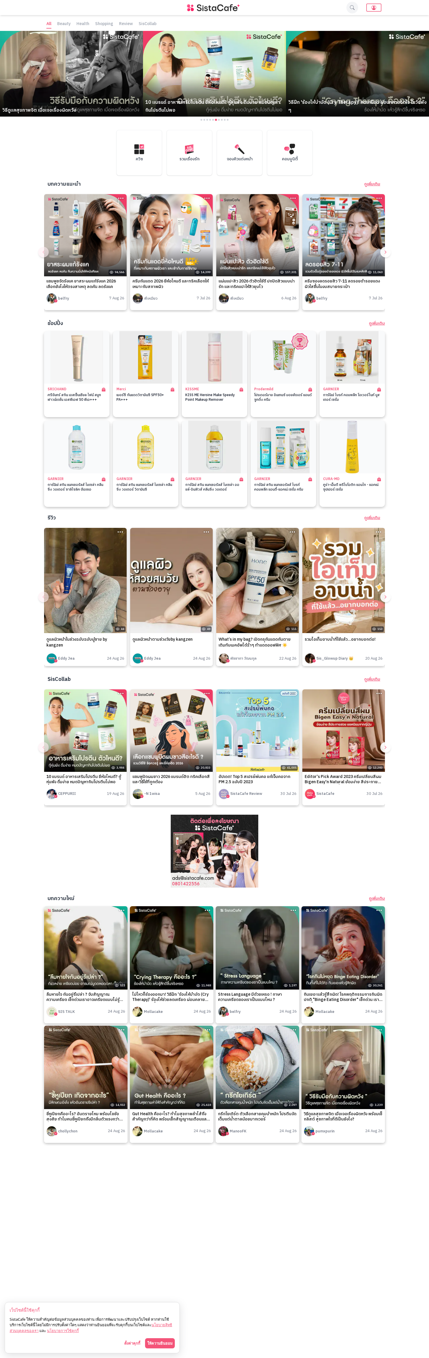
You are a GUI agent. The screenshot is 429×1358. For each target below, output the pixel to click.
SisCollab (147, 24)
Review (126, 24)
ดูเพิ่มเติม (372, 184)
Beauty (64, 24)
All (48, 24)
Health (82, 24)
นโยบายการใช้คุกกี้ (63, 1330)
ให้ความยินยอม (159, 1343)
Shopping (104, 24)
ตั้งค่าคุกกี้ (132, 1343)
